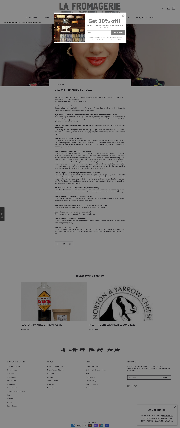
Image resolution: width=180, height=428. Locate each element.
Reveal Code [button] (118, 33)
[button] (123, 16)
